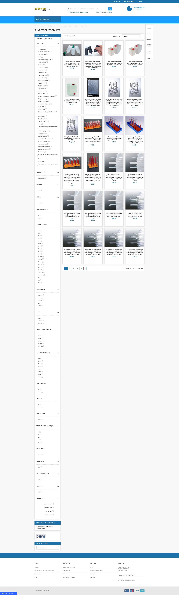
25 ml (40, 249)
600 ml (41, 267)
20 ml (40, 246)
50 (40, 440)
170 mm (41, 321)
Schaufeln (42, 106)
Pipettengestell (43, 88)
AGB (35, 577)
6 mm (41, 366)
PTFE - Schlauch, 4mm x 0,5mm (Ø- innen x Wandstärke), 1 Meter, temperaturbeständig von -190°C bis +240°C (72, 215)
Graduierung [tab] (41, 383)
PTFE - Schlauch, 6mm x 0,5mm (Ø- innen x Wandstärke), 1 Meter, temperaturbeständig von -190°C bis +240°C (93, 215)
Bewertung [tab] (40, 498)
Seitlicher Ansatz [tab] (42, 473)
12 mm (41, 377)
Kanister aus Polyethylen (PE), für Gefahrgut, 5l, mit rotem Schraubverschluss (114, 63)
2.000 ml (41, 275)
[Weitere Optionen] (41, 536)
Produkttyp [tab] (40, 172)
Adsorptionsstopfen (44, 149)
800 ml (41, 270)
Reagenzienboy (43, 99)
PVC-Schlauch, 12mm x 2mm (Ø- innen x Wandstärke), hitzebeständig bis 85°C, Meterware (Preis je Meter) (135, 252)
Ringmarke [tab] (40, 461)
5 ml (40, 238)
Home (36, 26)
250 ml (41, 259)
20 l (40, 283)
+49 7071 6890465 (74, 12)
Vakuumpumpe (43, 136)
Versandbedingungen (68, 567)
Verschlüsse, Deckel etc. (46, 139)
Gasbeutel (42, 152)
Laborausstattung (47, 26)
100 (40, 442)
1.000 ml (41, 272)
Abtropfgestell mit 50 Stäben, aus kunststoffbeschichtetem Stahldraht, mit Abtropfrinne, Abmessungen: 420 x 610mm (135, 102)
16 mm (41, 336)
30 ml (40, 251)
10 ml (40, 243)
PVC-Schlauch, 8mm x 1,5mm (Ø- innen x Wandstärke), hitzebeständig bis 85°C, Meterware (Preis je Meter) (72, 252)
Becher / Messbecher (45, 52)
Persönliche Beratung (106, 12)
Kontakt (92, 574)
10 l (40, 280)
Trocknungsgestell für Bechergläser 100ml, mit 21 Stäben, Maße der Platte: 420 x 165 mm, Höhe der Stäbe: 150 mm (93, 140)
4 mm (41, 361)
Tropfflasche (43, 133)
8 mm (41, 371)
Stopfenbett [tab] (40, 449)
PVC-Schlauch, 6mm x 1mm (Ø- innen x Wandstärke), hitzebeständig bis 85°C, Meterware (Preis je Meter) (135, 214)
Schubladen (43, 109)
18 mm (41, 338)
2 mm (41, 303)
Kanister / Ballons (44, 67)
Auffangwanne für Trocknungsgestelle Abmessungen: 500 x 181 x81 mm (114, 138)
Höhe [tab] (38, 312)
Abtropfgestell (43, 49)
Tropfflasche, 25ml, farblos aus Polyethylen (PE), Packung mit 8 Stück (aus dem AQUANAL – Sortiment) (72, 64)
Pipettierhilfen (43, 91)
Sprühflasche (43, 119)
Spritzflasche (43, 116)
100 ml (41, 256)
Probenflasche (43, 93)
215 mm (41, 323)
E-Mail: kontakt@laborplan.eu (126, 580)
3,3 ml (41, 236)
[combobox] (89, 9)
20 (40, 437)
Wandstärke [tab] (40, 289)
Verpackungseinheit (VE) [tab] (45, 426)
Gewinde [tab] (39, 184)
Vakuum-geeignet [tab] (42, 209)
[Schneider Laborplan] (49, 9)
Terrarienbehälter (44, 121)
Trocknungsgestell (44, 131)
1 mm (40, 298)
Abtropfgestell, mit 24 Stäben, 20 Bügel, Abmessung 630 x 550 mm (72, 138)
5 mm (41, 306)
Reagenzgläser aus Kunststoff (47, 96)
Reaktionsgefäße (44, 101)
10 (39, 434)
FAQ (91, 567)
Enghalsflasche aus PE (45, 59)
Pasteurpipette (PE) (44, 80)
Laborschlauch (43, 75)
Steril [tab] (38, 197)
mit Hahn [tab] (39, 486)
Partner (64, 574)
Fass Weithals (43, 62)
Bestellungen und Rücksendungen (44, 570)
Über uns (36, 567)
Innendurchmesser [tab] (43, 353)
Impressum (37, 574)
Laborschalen (43, 72)
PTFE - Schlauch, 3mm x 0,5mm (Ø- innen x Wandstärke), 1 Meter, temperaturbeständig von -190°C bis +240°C (135, 177)
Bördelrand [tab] (40, 413)
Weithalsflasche (44, 144)
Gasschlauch (43, 159)
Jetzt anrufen (149, 52)
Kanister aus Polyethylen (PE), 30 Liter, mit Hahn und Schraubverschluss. (72, 100)
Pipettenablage (43, 86)
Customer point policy (68, 577)
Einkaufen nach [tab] (42, 35)
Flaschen (42, 65)
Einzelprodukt (43, 178)
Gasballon (42, 161)
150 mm (41, 346)
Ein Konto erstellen (129, 1)
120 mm (41, 343)
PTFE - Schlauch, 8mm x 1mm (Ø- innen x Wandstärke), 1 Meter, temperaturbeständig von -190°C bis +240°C (114, 214)
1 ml (40, 230)
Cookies (92, 577)
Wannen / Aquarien (44, 141)
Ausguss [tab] (39, 398)
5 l (40, 277)
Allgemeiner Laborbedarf (63, 26)
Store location (66, 570)
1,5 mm (41, 300)
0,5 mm (41, 295)
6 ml (40, 241)
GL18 (40, 190)
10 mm (41, 374)
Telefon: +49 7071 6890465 (126, 575)
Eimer (40, 57)
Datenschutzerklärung (96, 570)
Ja (40, 215)
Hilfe (97, 12)
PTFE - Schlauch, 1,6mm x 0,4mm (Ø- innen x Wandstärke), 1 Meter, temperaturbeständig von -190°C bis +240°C (114, 177)
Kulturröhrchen (43, 70)
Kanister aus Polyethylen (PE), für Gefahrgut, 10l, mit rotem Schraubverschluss (135, 63)
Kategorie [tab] (39, 43)
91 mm (41, 341)
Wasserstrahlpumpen (45, 146)
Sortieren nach (117, 36)
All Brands (58, 543)
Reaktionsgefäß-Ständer (46, 104)
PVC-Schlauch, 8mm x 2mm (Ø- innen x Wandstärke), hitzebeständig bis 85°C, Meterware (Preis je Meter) (93, 252)
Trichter (41, 124)
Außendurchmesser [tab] (43, 330)
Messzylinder (43, 78)
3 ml (40, 233)
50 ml (41, 254)
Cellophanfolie (43, 54)
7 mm (41, 369)
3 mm (41, 358)
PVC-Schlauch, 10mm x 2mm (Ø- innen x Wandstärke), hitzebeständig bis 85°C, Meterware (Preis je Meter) (114, 252)
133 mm (41, 318)
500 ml (41, 264)
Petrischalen (42, 83)
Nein (41, 203)
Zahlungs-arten (149, 45)
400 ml (41, 262)
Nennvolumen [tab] (41, 224)
